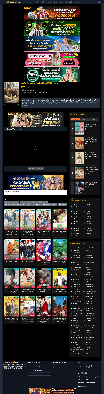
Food (87, 272)
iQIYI (87, 281)
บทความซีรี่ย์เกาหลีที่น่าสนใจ (88, 368)
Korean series (89, 291)
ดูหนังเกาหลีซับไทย (46, 204)
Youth (87, 347)
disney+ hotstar (90, 265)
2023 (74, 233)
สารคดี (87, 354)
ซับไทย (43, 2)
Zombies (75, 354)
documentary (76, 267)
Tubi (74, 332)
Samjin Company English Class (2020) (38, 201)
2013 (74, 221)
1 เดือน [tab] (93, 119)
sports (74, 325)
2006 (87, 211)
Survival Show (76, 328)
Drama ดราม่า (16, 201)
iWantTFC (75, 284)
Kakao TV (75, 286)
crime (87, 260)
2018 (87, 226)
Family (74, 269)
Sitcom (88, 323)
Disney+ (75, 265)
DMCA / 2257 (39, 374)
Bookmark (77, 2)
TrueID (88, 330)
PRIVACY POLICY (39, 370)
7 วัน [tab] (84, 119)
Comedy (32, 95)
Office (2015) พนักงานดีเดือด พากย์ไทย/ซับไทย (91, 183)
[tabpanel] (84, 157)
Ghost (87, 274)
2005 (74, 211)
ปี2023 (55, 2)
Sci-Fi (87, 320)
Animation (75, 250)
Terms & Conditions (40, 367)
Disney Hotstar (90, 262)
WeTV (74, 344)
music (87, 306)
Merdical (88, 301)
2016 (87, 223)
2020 (87, 228)
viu (73, 342)
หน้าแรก (30, 2)
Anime (87, 250)
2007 (74, 214)
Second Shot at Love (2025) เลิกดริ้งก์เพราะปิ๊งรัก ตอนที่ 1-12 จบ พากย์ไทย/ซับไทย (91, 139)
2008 (87, 214)
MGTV (74, 303)
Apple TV (75, 252)
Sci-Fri (74, 323)
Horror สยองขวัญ (24, 201)
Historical (88, 277)
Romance (88, 315)
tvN (87, 335)
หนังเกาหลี (54, 204)
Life (74, 296)
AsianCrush (89, 252)
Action (74, 248)
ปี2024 (61, 2)
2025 (74, 235)
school (74, 320)
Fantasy (88, 269)
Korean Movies (24, 95)
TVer (87, 332)
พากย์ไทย (37, 2)
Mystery (75, 308)
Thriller (75, 330)
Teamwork (88, 328)
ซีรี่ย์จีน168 (88, 377)
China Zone (89, 255)
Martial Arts (89, 296)
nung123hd (96, 377)
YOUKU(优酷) (76, 347)
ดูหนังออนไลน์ (30, 204)
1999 (74, 204)
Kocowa (75, 289)
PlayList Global (77, 311)
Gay (74, 274)
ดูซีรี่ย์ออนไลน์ (81, 377)
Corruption (75, 260)
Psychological (89, 313)
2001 (74, 206)
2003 (74, 209)
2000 (87, 204)
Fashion (75, 272)
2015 (74, 223)
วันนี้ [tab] (75, 119)
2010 (87, 216)
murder (75, 306)
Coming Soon (89, 257)
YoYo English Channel (78, 349)
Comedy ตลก (8, 201)
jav (53, 366)
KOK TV (88, 289)
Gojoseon (75, 277)
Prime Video (76, 313)
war (87, 342)
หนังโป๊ (79, 379)
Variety (74, 340)
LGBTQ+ (88, 294)
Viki (87, 340)
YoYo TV (88, 349)
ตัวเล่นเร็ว (40, 169)
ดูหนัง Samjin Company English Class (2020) (15, 204)
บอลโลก (87, 379)
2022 (87, 231)
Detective (75, 262)
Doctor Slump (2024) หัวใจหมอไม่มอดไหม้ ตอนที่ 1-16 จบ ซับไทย (91, 169)
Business (75, 255)
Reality (74, 315)
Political (88, 311)
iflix (74, 281)
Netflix (49, 2)
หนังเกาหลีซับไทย (62, 204)
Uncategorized (90, 337)
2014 (87, 221)
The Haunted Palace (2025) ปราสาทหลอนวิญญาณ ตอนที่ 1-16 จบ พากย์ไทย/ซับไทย (91, 154)
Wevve (87, 344)
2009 (74, 216)
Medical (88, 298)
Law (74, 294)
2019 (74, 228)
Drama (37, 95)
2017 (74, 226)
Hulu (87, 279)
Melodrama (76, 301)
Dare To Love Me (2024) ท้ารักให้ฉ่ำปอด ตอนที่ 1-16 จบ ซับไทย (91, 124)
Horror (74, 279)
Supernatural (89, 325)
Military (88, 303)
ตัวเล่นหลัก (31, 169)
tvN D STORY (76, 337)
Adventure (88, 248)
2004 (87, 209)
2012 (87, 218)
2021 (74, 231)
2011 (74, 218)
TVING (74, 335)
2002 (87, 206)
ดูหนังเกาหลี (37, 204)
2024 (87, 233)
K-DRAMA (88, 284)
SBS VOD (75, 318)
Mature (75, 298)
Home (79, 366)
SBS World (88, 318)
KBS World (88, 286)
